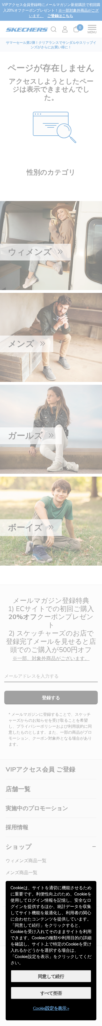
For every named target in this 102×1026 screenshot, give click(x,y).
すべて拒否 (51, 993)
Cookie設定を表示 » (51, 1008)
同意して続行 (51, 976)
